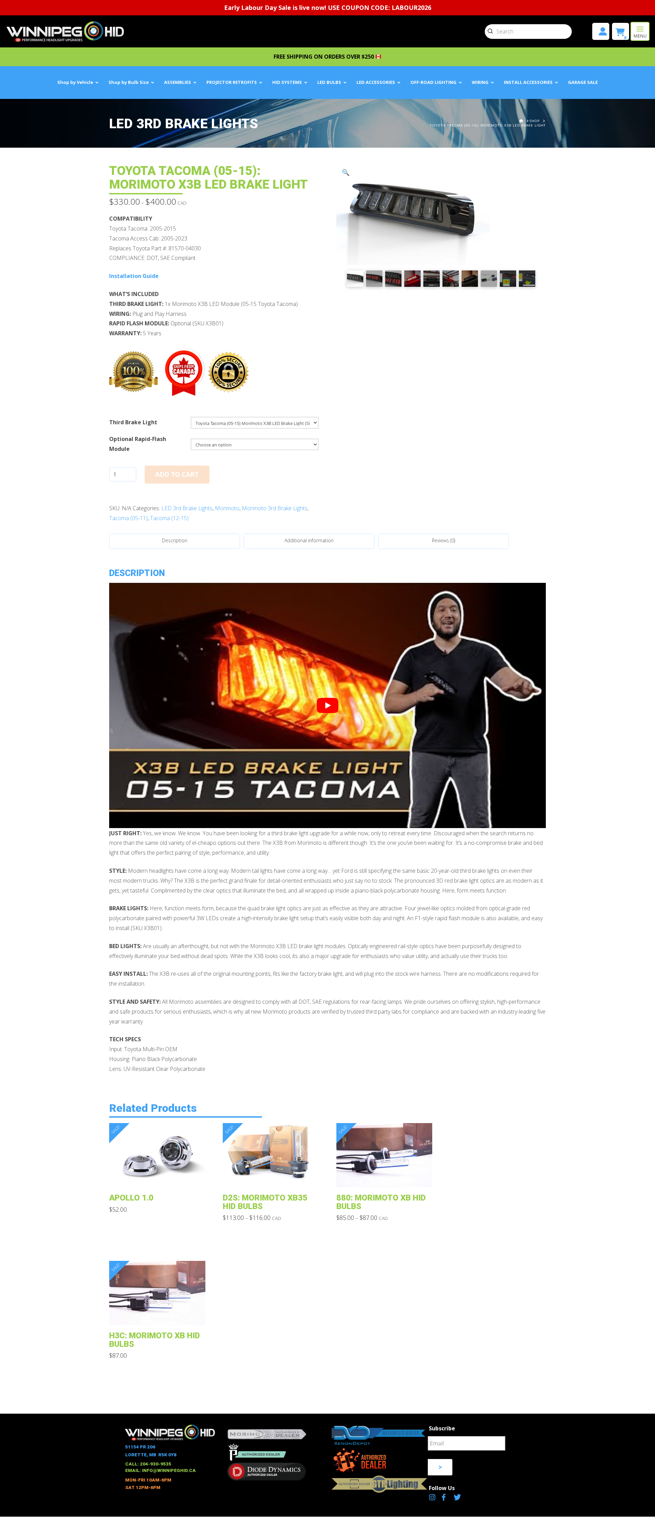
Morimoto (227, 508)
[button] (640, 31)
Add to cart (177, 474)
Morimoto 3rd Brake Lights (274, 508)
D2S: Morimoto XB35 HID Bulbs (265, 1202)
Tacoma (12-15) (169, 518)
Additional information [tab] (309, 540)
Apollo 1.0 (131, 1198)
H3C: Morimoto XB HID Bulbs (154, 1340)
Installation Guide (134, 276)
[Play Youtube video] (327, 705)
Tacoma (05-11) (128, 518)
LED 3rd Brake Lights (187, 508)
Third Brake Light (133, 422)
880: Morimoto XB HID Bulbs (381, 1202)
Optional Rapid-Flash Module (137, 444)
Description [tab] (174, 540)
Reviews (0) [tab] (443, 540)
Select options (159, 1177)
